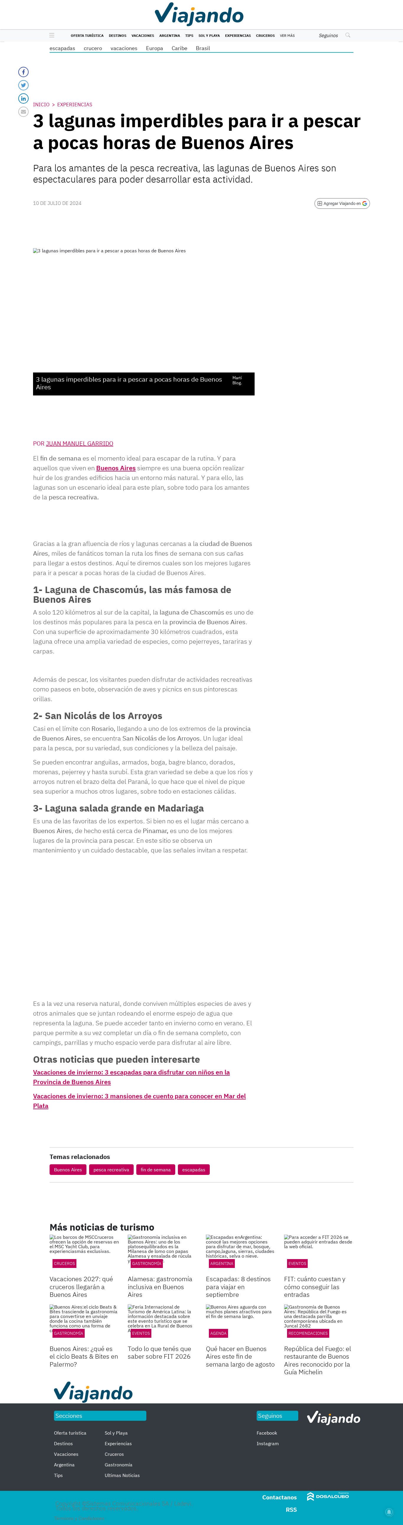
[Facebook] (23, 72)
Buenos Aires (116, 467)
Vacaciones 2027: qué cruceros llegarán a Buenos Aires (81, 1286)
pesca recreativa (111, 1170)
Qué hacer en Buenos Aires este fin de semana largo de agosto (240, 1356)
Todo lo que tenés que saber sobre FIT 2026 (159, 1352)
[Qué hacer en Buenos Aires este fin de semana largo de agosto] (240, 1323)
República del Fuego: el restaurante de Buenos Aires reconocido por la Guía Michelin (317, 1360)
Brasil (203, 48)
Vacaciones (143, 35)
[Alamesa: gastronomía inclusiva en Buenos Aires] (162, 1254)
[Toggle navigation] (50, 36)
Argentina (169, 35)
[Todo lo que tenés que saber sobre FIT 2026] (162, 1323)
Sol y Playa (209, 35)
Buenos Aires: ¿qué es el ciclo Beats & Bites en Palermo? (84, 1356)
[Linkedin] (23, 98)
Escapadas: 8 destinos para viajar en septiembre (238, 1286)
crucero (93, 48)
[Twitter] (23, 85)
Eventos (297, 1263)
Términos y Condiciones (79, 1518)
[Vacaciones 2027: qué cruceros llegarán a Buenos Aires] (84, 1254)
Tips (189, 35)
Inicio (41, 104)
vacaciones (124, 48)
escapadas (62, 48)
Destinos (117, 35)
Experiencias (238, 35)
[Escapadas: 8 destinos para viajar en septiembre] (240, 1254)
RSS (291, 1510)
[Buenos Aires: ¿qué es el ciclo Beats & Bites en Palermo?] (84, 1323)
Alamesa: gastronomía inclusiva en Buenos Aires (160, 1286)
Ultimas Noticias (122, 1475)
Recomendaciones (308, 1333)
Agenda (218, 1333)
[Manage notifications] (389, 1512)
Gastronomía (146, 1263)
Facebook (267, 1433)
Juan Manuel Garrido (79, 443)
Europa (154, 48)
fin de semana (156, 1170)
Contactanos (279, 1497)
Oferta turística (87, 35)
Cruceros (265, 35)
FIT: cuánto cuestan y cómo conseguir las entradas (314, 1286)
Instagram (268, 1443)
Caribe (179, 48)
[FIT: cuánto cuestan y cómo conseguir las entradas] (318, 1254)
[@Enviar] (23, 112)
